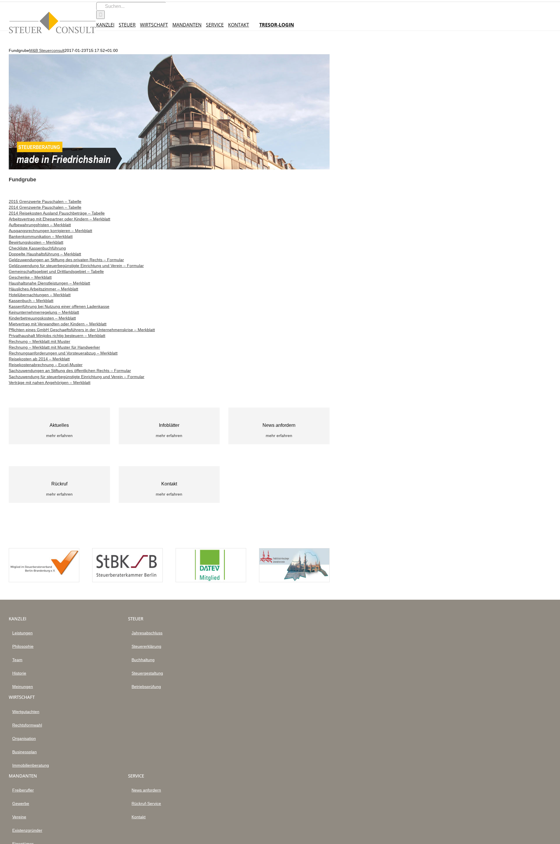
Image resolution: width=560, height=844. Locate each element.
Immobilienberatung (30, 765)
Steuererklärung (146, 646)
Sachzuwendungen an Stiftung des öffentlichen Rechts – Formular (70, 370)
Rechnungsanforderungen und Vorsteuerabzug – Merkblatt (63, 353)
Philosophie (23, 646)
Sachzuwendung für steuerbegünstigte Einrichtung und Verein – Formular (76, 376)
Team (17, 659)
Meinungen (22, 686)
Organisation (24, 738)
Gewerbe (20, 803)
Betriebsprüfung (146, 686)
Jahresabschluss (147, 633)
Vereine (19, 817)
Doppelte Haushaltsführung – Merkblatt (45, 254)
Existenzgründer (27, 830)
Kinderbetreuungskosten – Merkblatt (42, 318)
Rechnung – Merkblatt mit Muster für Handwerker (54, 347)
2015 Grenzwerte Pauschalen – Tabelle (45, 201)
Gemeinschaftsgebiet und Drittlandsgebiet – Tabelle (56, 271)
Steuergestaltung (147, 673)
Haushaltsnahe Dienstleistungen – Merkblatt (49, 283)
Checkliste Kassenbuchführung (37, 248)
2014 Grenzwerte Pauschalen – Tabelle (45, 207)
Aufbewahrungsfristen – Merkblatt (40, 224)
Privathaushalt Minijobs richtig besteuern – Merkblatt (57, 335)
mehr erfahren (59, 435)
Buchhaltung (143, 659)
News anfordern (146, 790)
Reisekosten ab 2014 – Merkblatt (39, 359)
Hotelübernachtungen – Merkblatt (40, 294)
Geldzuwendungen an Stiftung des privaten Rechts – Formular (66, 259)
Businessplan (24, 752)
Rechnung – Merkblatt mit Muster (39, 341)
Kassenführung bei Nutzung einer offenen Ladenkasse (59, 306)
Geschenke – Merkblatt (30, 277)
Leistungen (22, 633)
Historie (19, 673)
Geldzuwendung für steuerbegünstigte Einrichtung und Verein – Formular (76, 265)
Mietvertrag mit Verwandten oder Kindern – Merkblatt (57, 324)
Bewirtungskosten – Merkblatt (36, 242)
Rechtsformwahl (27, 725)
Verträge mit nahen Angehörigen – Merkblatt (49, 382)
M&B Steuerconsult (46, 50)
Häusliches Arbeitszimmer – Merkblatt (43, 289)
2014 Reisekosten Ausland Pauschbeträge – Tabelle (57, 213)
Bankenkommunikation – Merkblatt (41, 236)
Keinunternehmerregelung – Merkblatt (44, 312)
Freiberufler (23, 790)
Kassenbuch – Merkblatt (31, 300)
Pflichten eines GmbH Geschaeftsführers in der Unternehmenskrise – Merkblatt (82, 329)
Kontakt (139, 817)
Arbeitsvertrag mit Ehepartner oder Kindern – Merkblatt (59, 219)
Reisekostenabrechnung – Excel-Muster (46, 364)
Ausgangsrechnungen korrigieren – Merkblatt (50, 230)
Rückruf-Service (146, 803)
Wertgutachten (25, 711)
